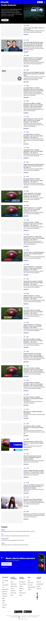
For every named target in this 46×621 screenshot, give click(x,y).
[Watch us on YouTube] (38, 597)
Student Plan (4, 591)
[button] (44, 2)
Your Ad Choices (30, 615)
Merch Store (30, 585)
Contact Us (39, 581)
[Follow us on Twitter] (38, 596)
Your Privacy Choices (14, 616)
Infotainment (4, 596)
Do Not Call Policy (37, 615)
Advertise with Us (22, 592)
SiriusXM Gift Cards (31, 587)
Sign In (12, 581)
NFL (24, 25)
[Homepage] (4, 2)
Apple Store (28, 611)
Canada (29, 589)
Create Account (14, 584)
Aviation (3, 600)
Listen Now (5, 20)
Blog (29, 580)
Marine (3, 598)
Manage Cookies (34, 616)
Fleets (3, 602)
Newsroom (21, 586)
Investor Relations (22, 584)
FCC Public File (23, 616)
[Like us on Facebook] (38, 593)
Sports (27, 25)
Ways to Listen (30, 582)
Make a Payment (14, 586)
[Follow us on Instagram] (38, 594)
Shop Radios (4, 593)
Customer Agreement (16, 615)
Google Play (18, 611)
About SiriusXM (22, 581)
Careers (20, 595)
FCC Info (28, 616)
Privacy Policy (23, 615)
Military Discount (5, 589)
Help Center (39, 588)
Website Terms (9, 615)
